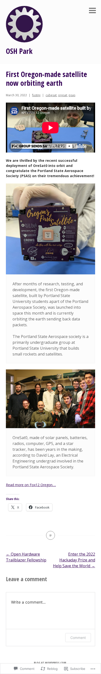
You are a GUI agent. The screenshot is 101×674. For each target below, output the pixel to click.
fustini (36, 95)
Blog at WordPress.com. (50, 663)
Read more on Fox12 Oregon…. (31, 484)
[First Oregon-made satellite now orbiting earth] (50, 535)
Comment (78, 637)
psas (72, 95)
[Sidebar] (92, 11)
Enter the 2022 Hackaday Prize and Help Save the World (74, 559)
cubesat (51, 95)
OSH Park (19, 51)
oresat (62, 95)
